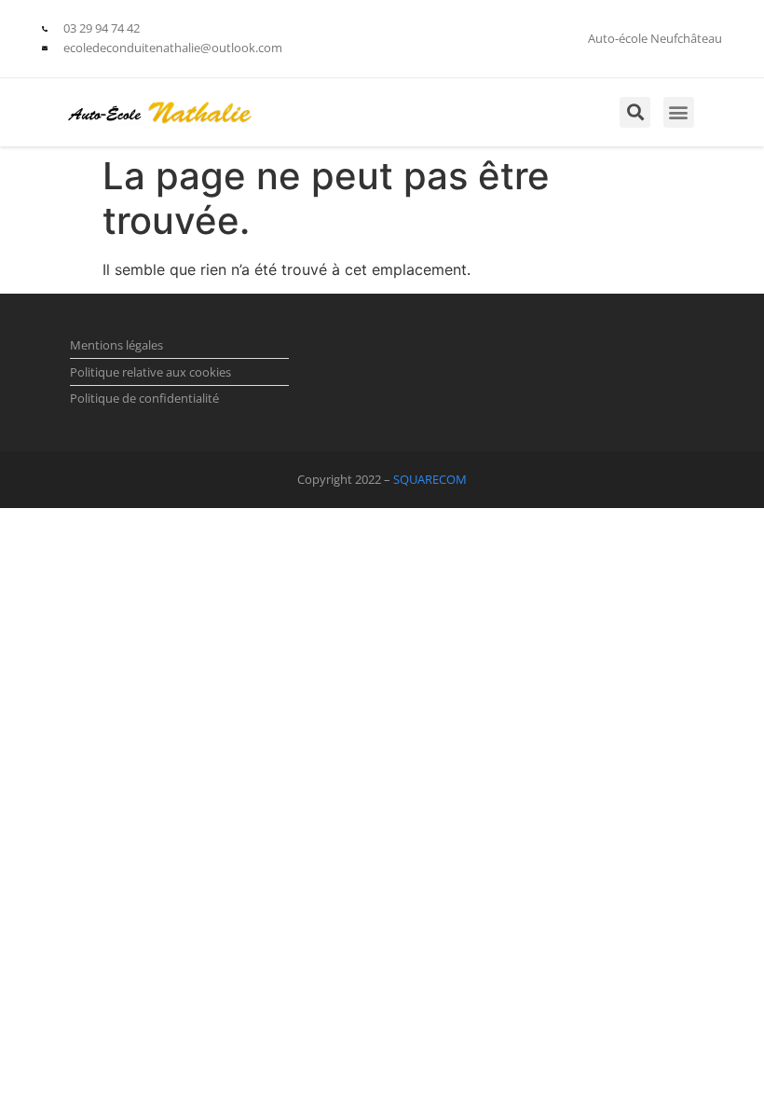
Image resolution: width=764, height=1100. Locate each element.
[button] (678, 112)
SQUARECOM (430, 479)
